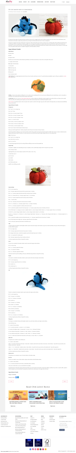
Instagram (43, 422)
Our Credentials (33, 426)
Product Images (52, 419)
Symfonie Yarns (40, 1)
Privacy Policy (32, 429)
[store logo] (9, 2)
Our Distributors (33, 421)
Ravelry (42, 424)
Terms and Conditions (34, 431)
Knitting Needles (4, 417)
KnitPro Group (43, 429)
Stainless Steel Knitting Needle (20, 424)
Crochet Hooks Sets (4, 424)
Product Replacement (34, 424)
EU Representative (33, 419)
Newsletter (43, 417)
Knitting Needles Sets (4, 422)
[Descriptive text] (13, 406)
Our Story (47, 1)
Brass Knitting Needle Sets (20, 427)
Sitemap (31, 433)
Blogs (42, 419)
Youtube (42, 426)
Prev (11, 381)
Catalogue (51, 417)
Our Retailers (32, 422)
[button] (7, 397)
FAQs (31, 428)
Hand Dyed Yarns (4, 421)
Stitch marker (10, 101)
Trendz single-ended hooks (26, 98)
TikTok (42, 428)
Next (65, 381)
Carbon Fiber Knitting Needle (20, 425)
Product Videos (52, 421)
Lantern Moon (16, 451)
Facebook (42, 421)
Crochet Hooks (3, 419)
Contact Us (32, 417)
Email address (61, 417)
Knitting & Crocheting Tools (6, 426)
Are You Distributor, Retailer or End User (65, 421)
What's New (52, 1)
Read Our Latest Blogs (38, 387)
